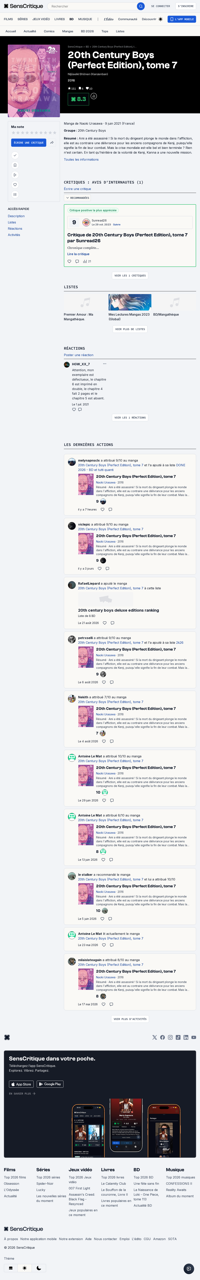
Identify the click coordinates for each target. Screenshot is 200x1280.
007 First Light (79, 1188)
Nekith (83, 697)
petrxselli (85, 638)
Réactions (74, 348)
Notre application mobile (38, 1239)
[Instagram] (170, 1038)
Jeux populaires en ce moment (83, 1212)
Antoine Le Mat (90, 756)
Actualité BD (143, 1205)
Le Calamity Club (113, 1183)
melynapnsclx (89, 460)
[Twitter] (154, 1038)
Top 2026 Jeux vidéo (80, 1179)
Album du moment (180, 1196)
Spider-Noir (45, 1183)
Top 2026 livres (112, 1177)
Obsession (11, 1183)
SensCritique (75, 46)
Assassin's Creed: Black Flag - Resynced (82, 1199)
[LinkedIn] (186, 1038)
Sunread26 (99, 220)
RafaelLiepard (89, 583)
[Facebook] (162, 1038)
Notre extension (71, 1239)
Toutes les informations (81, 159)
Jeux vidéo (80, 1169)
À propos (11, 1239)
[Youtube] (193, 1038)
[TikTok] (178, 1038)
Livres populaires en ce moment (116, 1203)
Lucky (40, 1190)
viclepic (84, 524)
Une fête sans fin (146, 1183)
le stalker (85, 875)
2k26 (179, 643)
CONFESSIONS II (179, 1183)
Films (9, 1169)
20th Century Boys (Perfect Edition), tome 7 (114, 46)
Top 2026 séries (48, 1177)
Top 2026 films (15, 1177)
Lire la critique (78, 254)
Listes (71, 286)
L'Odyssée (11, 1190)
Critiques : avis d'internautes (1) (104, 182)
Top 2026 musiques (180, 1177)
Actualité (10, 1196)
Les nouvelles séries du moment (51, 1198)
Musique (175, 1169)
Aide (88, 1239)
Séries (43, 1169)
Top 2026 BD (143, 1177)
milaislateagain (90, 960)
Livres (108, 1169)
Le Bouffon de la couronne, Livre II (114, 1192)
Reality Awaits (176, 1190)
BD (87, 46)
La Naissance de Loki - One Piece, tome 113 (146, 1194)
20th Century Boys (92, 130)
